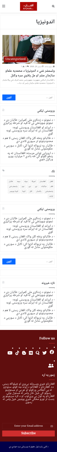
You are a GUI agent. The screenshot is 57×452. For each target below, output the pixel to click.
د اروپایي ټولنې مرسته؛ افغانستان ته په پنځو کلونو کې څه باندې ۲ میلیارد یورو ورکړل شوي (30, 156)
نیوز (23, 186)
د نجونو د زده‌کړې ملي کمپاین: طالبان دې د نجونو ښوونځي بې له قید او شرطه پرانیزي (28, 121)
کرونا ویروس (14, 191)
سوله (26, 181)
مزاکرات (43, 186)
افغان (51, 181)
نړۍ (29, 186)
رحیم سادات (48, 66)
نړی (36, 186)
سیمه (18, 181)
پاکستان (38, 191)
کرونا (23, 191)
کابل (31, 191)
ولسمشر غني (13, 186)
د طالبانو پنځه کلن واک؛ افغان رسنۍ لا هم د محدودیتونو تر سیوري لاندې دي (28, 139)
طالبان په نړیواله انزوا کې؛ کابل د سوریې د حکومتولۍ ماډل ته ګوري (28, 147)
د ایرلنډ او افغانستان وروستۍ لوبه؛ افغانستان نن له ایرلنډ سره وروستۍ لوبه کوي (29, 130)
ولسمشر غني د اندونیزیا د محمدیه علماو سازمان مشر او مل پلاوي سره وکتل (30, 73)
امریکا (34, 181)
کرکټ (51, 196)
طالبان (11, 181)
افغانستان (43, 181)
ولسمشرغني (49, 191)
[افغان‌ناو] (29, 6)
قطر (51, 186)
